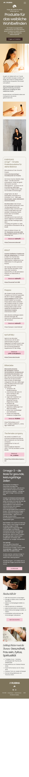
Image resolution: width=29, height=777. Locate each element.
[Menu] (24, 3)
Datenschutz (18, 693)
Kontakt (4, 693)
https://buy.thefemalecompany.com (14, 459)
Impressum (11, 693)
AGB (24, 693)
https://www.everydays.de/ (12, 242)
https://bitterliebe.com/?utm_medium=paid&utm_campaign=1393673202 (14, 423)
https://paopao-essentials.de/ (13, 327)
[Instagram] (16, 690)
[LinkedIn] (13, 690)
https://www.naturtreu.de (12, 357)
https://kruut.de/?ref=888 (12, 282)
